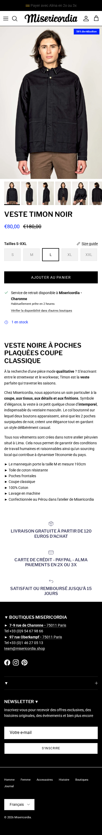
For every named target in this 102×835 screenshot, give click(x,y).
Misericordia (22, 817)
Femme (26, 779)
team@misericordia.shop (24, 648)
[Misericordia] (51, 18)
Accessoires (45, 779)
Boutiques (81, 779)
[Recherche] (17, 18)
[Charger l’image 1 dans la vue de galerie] (51, 102)
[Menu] (6, 18)
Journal (9, 786)
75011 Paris (37, 625)
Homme (9, 779)
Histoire (64, 779)
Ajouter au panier (51, 277)
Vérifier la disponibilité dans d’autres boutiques (41, 310)
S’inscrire (51, 748)
